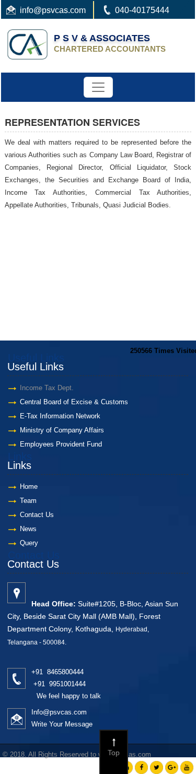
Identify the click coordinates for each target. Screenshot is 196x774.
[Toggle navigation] (98, 87)
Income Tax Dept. (47, 388)
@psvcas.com (59, 10)
